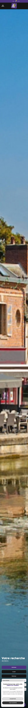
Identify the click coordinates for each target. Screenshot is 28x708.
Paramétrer (13, 698)
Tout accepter (13, 702)
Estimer (14, 676)
